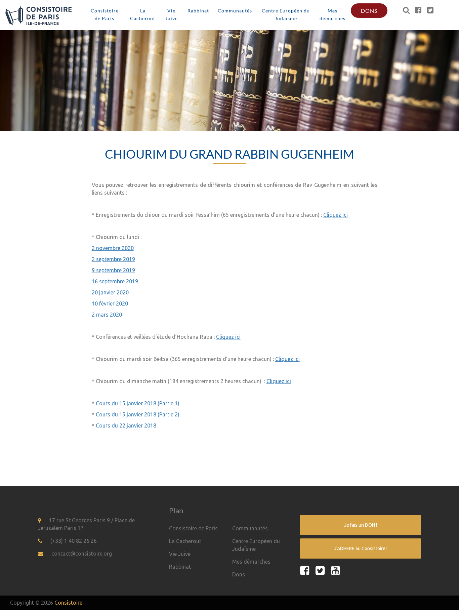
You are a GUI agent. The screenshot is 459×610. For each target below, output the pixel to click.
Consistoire (68, 603)
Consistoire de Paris (105, 14)
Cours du (107, 414)
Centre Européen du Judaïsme (286, 14)
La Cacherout (142, 14)
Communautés (235, 10)
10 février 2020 (110, 303)
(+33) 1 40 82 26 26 (73, 541)
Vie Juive (171, 14)
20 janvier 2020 (110, 292)
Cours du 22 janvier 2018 (126, 425)
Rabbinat (198, 10)
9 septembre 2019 (113, 270)
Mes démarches (332, 14)
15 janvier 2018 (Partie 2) (149, 414)
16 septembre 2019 (115, 281)
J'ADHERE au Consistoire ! (360, 548)
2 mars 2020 (107, 315)
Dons (369, 10)
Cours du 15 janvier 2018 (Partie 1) (137, 403)
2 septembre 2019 (113, 259)
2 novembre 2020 (113, 248)
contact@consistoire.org (81, 554)
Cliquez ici (335, 215)
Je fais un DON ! (360, 525)
